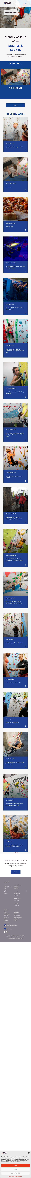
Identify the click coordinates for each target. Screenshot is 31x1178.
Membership (6, 917)
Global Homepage (7, 914)
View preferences (15, 1173)
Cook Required (9, 227)
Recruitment (16, 888)
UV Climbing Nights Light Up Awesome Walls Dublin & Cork (15, 267)
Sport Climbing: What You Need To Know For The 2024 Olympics (14, 845)
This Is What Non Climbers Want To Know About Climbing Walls (14, 804)
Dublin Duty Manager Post (12, 722)
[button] (29, 1153)
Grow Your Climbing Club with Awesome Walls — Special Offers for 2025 (15, 350)
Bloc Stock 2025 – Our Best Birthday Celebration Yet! (15, 308)
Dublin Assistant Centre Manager (14, 643)
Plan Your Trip (16, 918)
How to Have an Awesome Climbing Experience (15, 392)
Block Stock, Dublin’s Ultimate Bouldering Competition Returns (14, 602)
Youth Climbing (16, 912)
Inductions (6, 920)
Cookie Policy (11, 1176)
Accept (15, 1165)
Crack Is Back (15, 87)
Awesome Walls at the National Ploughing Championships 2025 (14, 518)
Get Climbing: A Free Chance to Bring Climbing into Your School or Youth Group (15, 434)
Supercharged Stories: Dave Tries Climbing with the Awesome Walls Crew (14, 560)
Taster (5, 918)
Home (5, 912)
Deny (15, 1169)
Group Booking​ (6, 922)
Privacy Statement (18, 1176)
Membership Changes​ (17, 885)
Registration (16, 886)
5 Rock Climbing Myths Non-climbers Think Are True (15, 763)
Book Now (6, 915)
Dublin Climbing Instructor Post (13, 683)
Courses (15, 914)
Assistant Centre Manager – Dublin (14, 147)
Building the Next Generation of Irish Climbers (15, 476)
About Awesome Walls (18, 917)
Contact (15, 920)
